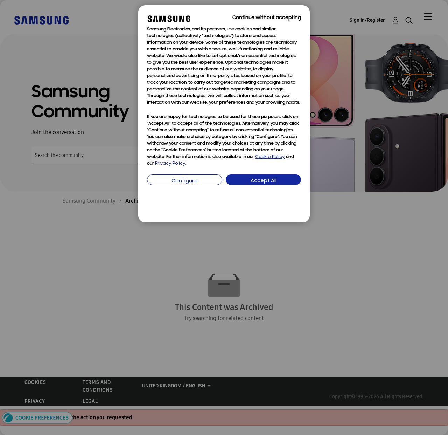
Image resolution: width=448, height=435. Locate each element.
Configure (185, 181)
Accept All (263, 181)
